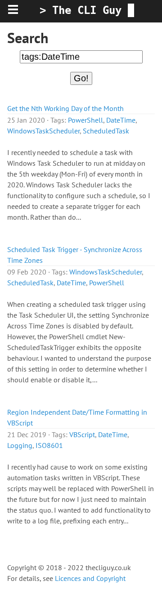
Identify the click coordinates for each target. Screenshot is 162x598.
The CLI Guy (87, 10)
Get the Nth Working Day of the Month (65, 108)
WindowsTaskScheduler (43, 130)
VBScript (82, 434)
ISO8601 (49, 445)
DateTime (120, 119)
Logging (19, 445)
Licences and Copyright (90, 578)
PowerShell (85, 119)
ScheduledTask (106, 130)
